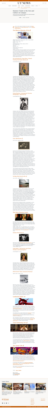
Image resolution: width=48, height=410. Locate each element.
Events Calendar (18, 367)
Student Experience (27, 5)
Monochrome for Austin (16, 314)
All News (37, 5)
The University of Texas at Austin (7, 406)
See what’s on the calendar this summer (24, 360)
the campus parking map (25, 363)
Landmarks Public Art (19, 297)
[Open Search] (39, 5)
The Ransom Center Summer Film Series (25, 242)
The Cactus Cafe (17, 345)
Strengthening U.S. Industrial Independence (29, 392)
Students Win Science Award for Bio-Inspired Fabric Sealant (41, 392)
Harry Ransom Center (25, 27)
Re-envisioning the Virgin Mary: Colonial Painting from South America (22, 59)
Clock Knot (29, 312)
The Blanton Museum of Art (21, 30)
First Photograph (25, 229)
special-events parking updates (17, 364)
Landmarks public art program (17, 308)
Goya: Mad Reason (17, 138)
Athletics (32, 5)
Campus (19, 5)
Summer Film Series (17, 232)
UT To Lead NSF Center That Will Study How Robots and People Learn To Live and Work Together (7, 393)
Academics (22, 5)
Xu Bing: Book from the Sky (19, 176)
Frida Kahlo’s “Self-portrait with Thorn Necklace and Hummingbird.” (22, 249)
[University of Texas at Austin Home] (5, 0)
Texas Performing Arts (19, 323)
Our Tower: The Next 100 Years (26, 7)
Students (19, 7)
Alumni (21, 7)
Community (19, 370)
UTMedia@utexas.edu (17, 374)
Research (10, 5)
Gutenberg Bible (17, 229)
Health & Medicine (14, 5)
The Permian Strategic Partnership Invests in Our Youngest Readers (17, 392)
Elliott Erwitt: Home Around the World (22, 271)
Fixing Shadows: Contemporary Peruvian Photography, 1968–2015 (22, 93)
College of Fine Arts (26, 340)
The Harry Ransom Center (20, 212)
